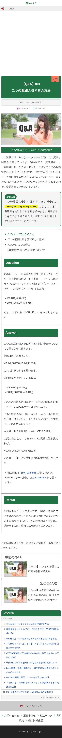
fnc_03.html (28, 472)
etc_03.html (40, 477)
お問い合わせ (11, 715)
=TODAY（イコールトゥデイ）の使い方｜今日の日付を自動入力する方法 (32, 646)
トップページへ (32, 705)
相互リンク (46, 715)
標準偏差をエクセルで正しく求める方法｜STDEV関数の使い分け (32, 631)
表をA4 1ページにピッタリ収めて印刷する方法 (27, 624)
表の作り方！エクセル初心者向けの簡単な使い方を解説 (31, 638)
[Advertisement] (31, 43)
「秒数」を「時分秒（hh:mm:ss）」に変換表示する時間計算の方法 (32, 684)
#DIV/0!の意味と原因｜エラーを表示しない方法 (27, 677)
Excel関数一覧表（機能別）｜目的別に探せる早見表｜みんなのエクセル (32, 670)
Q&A (11, 8)
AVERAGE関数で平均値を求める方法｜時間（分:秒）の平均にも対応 (32, 655)
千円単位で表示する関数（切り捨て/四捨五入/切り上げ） (32, 662)
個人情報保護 (35, 720)
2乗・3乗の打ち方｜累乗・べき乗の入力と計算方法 (29, 692)
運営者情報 (29, 715)
